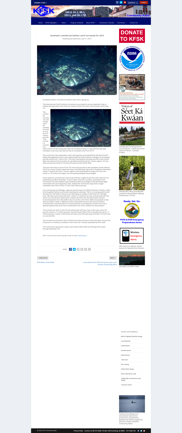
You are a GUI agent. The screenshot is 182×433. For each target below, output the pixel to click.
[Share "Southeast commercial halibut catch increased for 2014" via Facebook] (70, 249)
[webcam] (132, 265)
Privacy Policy (78, 431)
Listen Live (39, 2)
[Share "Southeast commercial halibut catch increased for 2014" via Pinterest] (85, 249)
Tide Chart (124, 360)
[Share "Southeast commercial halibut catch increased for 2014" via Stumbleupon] (89, 249)
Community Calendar (106, 23)
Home (40, 23)
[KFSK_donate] (132, 42)
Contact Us (134, 23)
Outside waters (126, 350)
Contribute (121, 23)
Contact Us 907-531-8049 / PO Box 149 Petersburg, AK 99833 (104, 431)
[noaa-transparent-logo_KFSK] (132, 71)
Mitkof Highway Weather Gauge (131, 336)
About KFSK (90, 23)
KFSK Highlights (51, 23)
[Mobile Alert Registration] (131, 244)
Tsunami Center (126, 385)
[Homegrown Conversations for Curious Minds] (132, 145)
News (64, 23)
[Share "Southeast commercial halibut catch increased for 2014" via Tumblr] (82, 249)
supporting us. (82, 235)
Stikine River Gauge (127, 369)
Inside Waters (125, 346)
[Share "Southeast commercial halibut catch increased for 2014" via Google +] (78, 249)
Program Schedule (77, 23)
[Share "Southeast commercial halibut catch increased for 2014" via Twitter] (74, 249)
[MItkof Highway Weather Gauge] (132, 190)
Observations (125, 355)
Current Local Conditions (129, 332)
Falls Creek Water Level (128, 374)
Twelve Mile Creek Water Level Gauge (131, 379)
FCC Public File (131, 431)
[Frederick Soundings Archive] (132, 412)
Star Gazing (125, 364)
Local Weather (125, 341)
